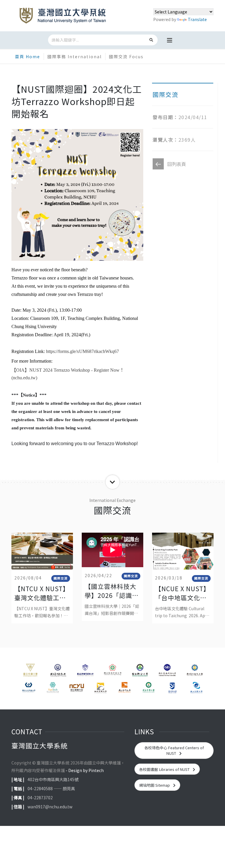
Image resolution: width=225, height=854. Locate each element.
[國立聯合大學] (140, 671)
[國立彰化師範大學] (194, 671)
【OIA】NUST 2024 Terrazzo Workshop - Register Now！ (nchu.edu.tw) (67, 374)
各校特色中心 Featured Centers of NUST (174, 750)
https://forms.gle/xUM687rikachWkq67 (82, 351)
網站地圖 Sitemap (155, 785)
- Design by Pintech (85, 770)
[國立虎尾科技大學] (28, 687)
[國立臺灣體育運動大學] (85, 671)
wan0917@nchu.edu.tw (50, 807)
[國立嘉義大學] (76, 687)
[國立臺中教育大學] (57, 671)
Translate (197, 19)
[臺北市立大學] (172, 687)
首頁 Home (27, 56)
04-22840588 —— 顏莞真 (51, 788)
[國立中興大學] (30, 671)
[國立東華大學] (148, 687)
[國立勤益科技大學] (112, 671)
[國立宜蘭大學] (196, 687)
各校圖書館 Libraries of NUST (164, 769)
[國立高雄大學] (100, 687)
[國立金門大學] (124, 687)
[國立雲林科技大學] (52, 687)
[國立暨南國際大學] (167, 671)
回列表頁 (176, 163)
